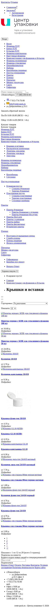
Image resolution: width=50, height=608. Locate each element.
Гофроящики (12, 259)
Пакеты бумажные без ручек (25, 214)
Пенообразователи (14, 65)
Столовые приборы (20, 200)
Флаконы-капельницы (16, 53)
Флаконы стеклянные (16, 63)
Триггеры (10, 156)
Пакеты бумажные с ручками (25, 212)
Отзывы (14, 2)
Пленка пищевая (14, 240)
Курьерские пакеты (15, 226)
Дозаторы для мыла (15, 153)
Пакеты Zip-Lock (14, 217)
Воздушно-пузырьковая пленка (20, 236)
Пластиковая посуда (15, 193)
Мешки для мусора (15, 82)
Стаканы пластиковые (22, 196)
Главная (10, 280)
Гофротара (11, 87)
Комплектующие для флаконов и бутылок (25, 58)
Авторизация (18, 13)
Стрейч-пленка (13, 238)
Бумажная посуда (14, 186)
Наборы (10, 68)
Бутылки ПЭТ (12, 51)
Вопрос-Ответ (12, 266)
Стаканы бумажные (21, 188)
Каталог (8, 127)
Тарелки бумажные (20, 191)
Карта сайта (40, 567)
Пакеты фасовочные (15, 224)
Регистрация (17, 15)
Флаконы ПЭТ (13, 46)
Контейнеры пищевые (16, 70)
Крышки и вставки (15, 146)
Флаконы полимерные (16, 60)
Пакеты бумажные (14, 210)
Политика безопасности (23, 567)
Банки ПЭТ (11, 48)
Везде (9, 44)
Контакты (5, 2)
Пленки (9, 77)
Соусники (10, 177)
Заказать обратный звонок (13, 111)
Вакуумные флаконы (15, 56)
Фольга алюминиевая (16, 243)
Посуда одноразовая (15, 73)
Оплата (18, 565)
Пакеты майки (13, 222)
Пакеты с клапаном (15, 219)
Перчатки (10, 80)
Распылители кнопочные (17, 148)
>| (7, 548)
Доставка (26, 565)
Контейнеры (12, 174)
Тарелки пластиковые (22, 198)
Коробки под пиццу (15, 262)
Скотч (9, 85)
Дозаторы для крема (15, 151)
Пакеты (9, 75)
